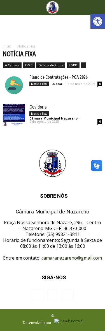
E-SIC (28, 65)
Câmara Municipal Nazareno (53, 118)
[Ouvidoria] (14, 115)
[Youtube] (67, 295)
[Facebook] (37, 295)
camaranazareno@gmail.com (71, 258)
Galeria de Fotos (50, 65)
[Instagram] (52, 295)
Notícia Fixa (39, 84)
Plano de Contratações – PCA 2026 (58, 77)
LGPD (73, 65)
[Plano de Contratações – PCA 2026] (14, 85)
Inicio (7, 46)
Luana (57, 84)
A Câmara (12, 65)
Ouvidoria (38, 106)
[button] (97, 21)
